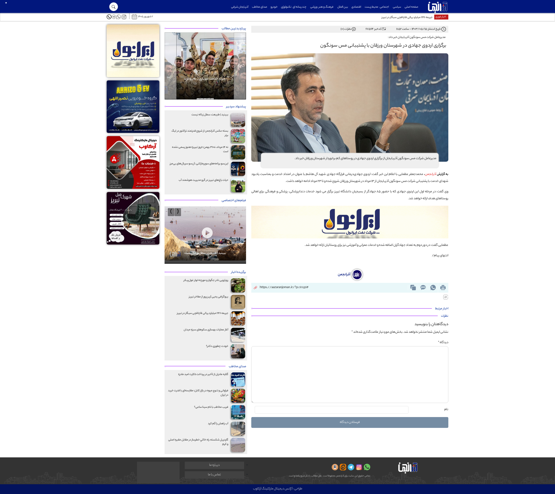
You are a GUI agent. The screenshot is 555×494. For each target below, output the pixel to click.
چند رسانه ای (299, 7)
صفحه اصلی (411, 7)
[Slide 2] (209, 98)
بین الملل (342, 7)
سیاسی (397, 7)
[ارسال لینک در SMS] (423, 287)
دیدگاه (443, 342)
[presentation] (178, 212)
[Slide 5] (198, 98)
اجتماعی (384, 7)
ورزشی (313, 7)
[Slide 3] (205, 98)
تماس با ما (214, 475)
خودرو (274, 7)
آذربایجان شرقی (239, 7)
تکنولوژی (286, 7)
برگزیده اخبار (238, 272)
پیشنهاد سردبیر (236, 106)
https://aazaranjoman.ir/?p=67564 (284, 287)
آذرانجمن (430, 174)
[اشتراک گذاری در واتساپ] (433, 287)
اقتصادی (356, 7)
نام (446, 409)
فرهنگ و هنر (326, 7)
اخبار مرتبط (441, 308)
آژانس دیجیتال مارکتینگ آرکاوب (272, 489)
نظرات (444, 316)
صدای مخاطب (259, 7)
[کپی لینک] (413, 287)
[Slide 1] (212, 98)
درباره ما (214, 465)
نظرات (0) (346, 29)
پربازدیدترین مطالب (234, 28)
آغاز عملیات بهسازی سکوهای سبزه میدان (410, 17)
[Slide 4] (202, 98)
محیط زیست (371, 7)
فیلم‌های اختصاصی (234, 200)
